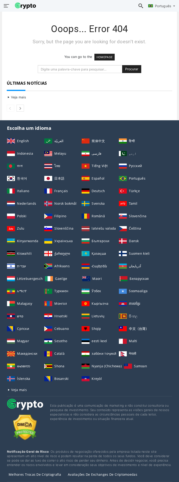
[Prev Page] (10, 108)
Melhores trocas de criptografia (35, 474)
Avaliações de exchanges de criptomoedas (102, 474)
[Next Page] (20, 108)
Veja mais (18, 97)
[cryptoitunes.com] (24, 6)
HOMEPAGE (104, 57)
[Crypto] (25, 408)
